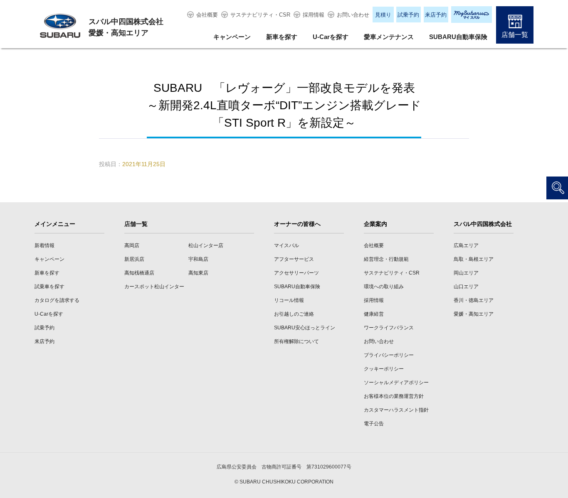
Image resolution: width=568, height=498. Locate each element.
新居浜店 (134, 259)
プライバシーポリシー (389, 355)
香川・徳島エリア (474, 300)
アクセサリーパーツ (296, 273)
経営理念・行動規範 (386, 259)
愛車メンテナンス (389, 36)
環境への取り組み (384, 286)
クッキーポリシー (384, 369)
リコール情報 (289, 300)
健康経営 (374, 314)
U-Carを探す (330, 36)
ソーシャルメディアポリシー (396, 382)
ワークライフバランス (389, 328)
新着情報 (44, 245)
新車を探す (281, 36)
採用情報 (313, 14)
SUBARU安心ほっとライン (304, 328)
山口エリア (466, 286)
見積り (383, 15)
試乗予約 (408, 15)
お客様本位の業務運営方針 (394, 396)
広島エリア (466, 245)
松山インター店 (205, 245)
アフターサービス (294, 259)
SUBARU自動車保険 (458, 36)
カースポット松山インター (154, 286)
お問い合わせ (353, 14)
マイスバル (286, 245)
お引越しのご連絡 (294, 314)
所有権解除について (296, 341)
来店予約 (436, 15)
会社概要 (207, 14)
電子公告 (374, 424)
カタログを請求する (57, 300)
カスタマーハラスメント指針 (396, 410)
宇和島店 (198, 259)
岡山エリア (466, 273)
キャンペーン (232, 36)
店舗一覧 (514, 34)
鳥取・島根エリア (474, 259)
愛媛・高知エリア (474, 314)
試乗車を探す (49, 286)
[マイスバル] (471, 14)
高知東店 (198, 273)
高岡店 (131, 245)
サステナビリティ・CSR (260, 14)
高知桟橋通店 (139, 273)
